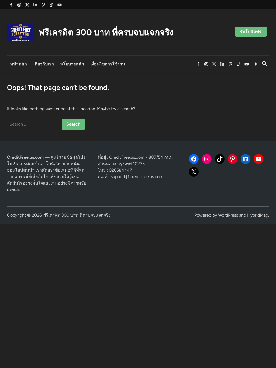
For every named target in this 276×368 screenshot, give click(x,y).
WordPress (228, 215)
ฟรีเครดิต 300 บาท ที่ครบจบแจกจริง (106, 32)
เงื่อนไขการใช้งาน (108, 64)
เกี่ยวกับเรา (43, 64)
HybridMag (257, 215)
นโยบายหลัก (72, 64)
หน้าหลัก (18, 64)
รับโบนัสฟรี (250, 31)
